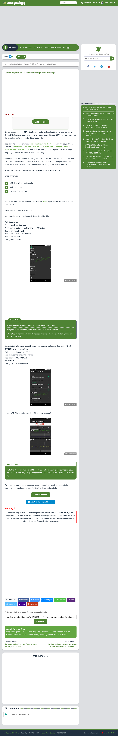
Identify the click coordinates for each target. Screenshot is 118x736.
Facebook (24, 600)
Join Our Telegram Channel (41, 502)
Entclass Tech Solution (48, 733)
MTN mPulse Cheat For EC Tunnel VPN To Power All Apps (45, 47)
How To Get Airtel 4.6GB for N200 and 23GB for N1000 (100, 120)
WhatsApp (60, 600)
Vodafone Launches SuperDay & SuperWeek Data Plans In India (62, 645)
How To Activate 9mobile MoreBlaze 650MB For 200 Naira (99, 152)
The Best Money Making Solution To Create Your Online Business (31, 325)
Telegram (12, 604)
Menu (21, 57)
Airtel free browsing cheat (40, 144)
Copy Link (40, 621)
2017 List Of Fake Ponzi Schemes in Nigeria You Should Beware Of (98, 146)
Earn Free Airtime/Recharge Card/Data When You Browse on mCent (98, 165)
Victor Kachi (110, 733)
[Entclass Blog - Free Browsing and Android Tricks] (13, 3)
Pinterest (33, 604)
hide (44, 121)
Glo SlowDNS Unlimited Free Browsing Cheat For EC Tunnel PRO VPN (99, 158)
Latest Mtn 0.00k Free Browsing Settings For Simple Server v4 (97, 126)
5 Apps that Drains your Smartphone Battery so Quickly (21, 645)
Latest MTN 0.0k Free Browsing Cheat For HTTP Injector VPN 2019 (99, 140)
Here (45, 201)
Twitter (35, 600)
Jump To (40, 121)
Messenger (47, 600)
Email (22, 604)
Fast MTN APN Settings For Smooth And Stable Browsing (98, 109)
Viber (72, 600)
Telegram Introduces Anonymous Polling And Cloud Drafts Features (32, 330)
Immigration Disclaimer (11, 733)
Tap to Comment (40, 494)
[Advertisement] (59, 24)
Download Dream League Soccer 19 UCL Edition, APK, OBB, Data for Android (98, 133)
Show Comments (20, 714)
